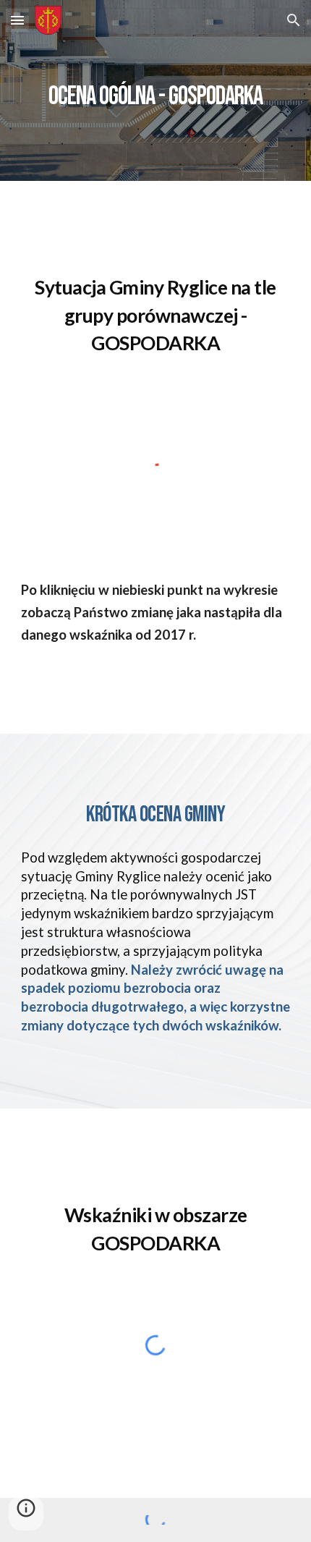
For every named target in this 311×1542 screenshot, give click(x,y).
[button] (17, 20)
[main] (156, 90)
